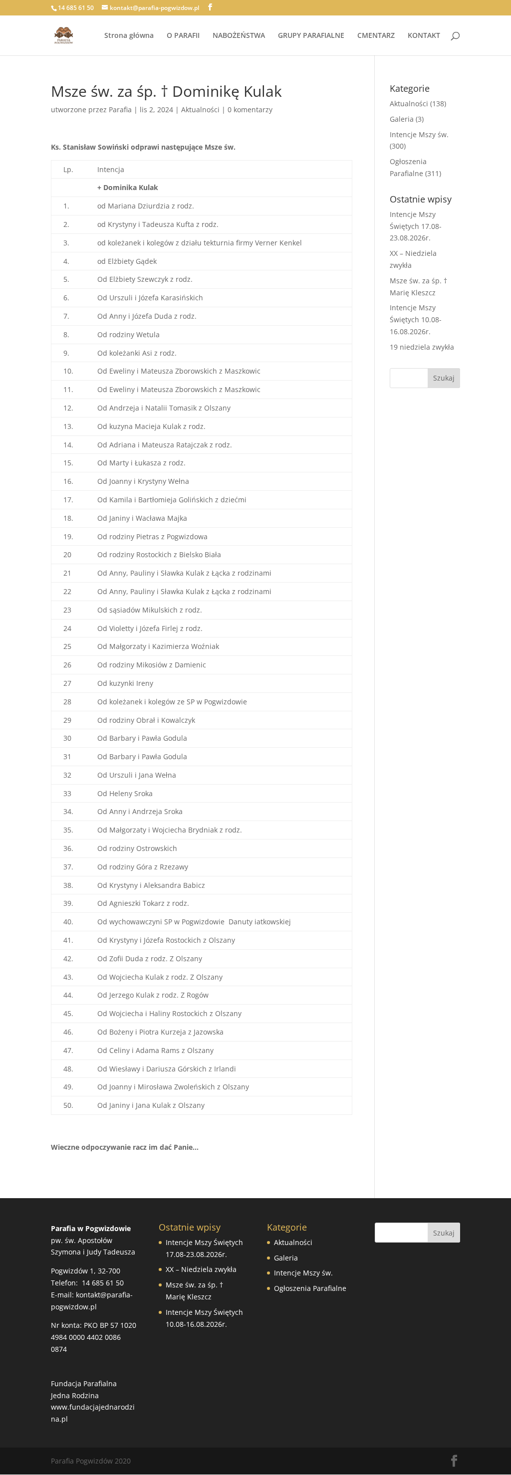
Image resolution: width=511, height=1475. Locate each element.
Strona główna (129, 36)
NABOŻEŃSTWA (239, 36)
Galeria (402, 119)
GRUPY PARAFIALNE (311, 36)
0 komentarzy (250, 109)
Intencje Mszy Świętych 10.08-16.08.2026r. (416, 319)
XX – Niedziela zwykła (201, 1269)
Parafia (120, 109)
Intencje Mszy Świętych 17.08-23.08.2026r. (416, 226)
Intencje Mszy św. (419, 134)
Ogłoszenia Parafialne (310, 1288)
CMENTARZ (376, 36)
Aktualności (200, 109)
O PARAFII (183, 36)
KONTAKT (424, 36)
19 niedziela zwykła (422, 347)
